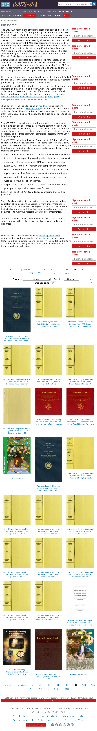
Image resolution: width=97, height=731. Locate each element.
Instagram (60, 724)
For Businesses (17, 720)
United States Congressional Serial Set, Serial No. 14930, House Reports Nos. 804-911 (16, 617)
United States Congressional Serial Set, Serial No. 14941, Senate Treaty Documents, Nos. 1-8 (80, 381)
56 (31, 273)
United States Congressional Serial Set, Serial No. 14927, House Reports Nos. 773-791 (16, 531)
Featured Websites (77, 720)
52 (67, 269)
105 (93, 685)
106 (31, 688)
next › (56, 273)
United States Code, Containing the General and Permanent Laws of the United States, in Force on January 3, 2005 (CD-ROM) (48, 421)
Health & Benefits (10, 96)
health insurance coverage (33, 96)
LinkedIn (72, 724)
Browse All (10, 12)
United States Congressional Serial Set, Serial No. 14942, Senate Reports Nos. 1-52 (48, 381)
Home (3, 20)
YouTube (64, 724)
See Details (48, 700)
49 (43, 269)
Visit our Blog (35, 724)
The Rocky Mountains (16, 478)
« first (11, 269)
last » (66, 273)
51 (59, 269)
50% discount (33, 108)
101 (57, 685)
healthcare (44, 105)
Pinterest (68, 724)
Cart (66, 15)
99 (40, 685)
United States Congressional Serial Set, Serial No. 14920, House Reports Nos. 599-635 (80, 574)
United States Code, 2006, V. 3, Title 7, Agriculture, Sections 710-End (48, 676)
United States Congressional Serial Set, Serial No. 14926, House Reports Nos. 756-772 (16, 574)
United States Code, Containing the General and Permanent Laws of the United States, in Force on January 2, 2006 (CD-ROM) (80, 421)
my (46, 15)
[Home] (20, 6)
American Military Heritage (80, 674)
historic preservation (49, 235)
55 (90, 269)
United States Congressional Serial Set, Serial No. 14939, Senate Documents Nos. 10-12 (16, 430)
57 (39, 273)
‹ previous (25, 269)
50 (51, 269)
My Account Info (73, 716)
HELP (58, 15)
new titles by (17, 15)
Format (17, 279)
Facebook (52, 724)
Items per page (41, 282)
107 (40, 688)
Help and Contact (46, 716)
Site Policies (21, 716)
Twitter (56, 724)
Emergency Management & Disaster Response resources (30, 98)
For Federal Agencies (46, 720)
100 (48, 685)
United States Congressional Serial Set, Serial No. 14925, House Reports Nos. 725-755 (48, 531)
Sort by (58, 279)
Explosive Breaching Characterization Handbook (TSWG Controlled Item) (17, 671)
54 (82, 269)
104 (84, 685)
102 (66, 685)
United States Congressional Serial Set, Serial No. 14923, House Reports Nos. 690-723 (48, 574)
